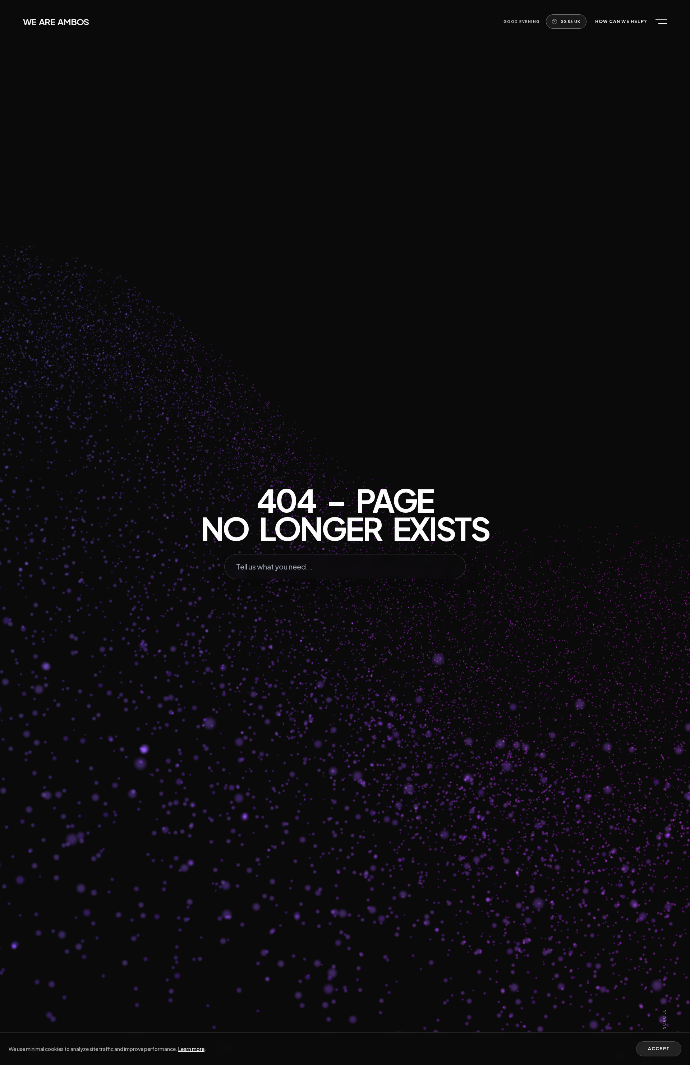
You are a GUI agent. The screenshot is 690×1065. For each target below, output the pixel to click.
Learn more (191, 1049)
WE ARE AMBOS (56, 21)
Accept (659, 1048)
